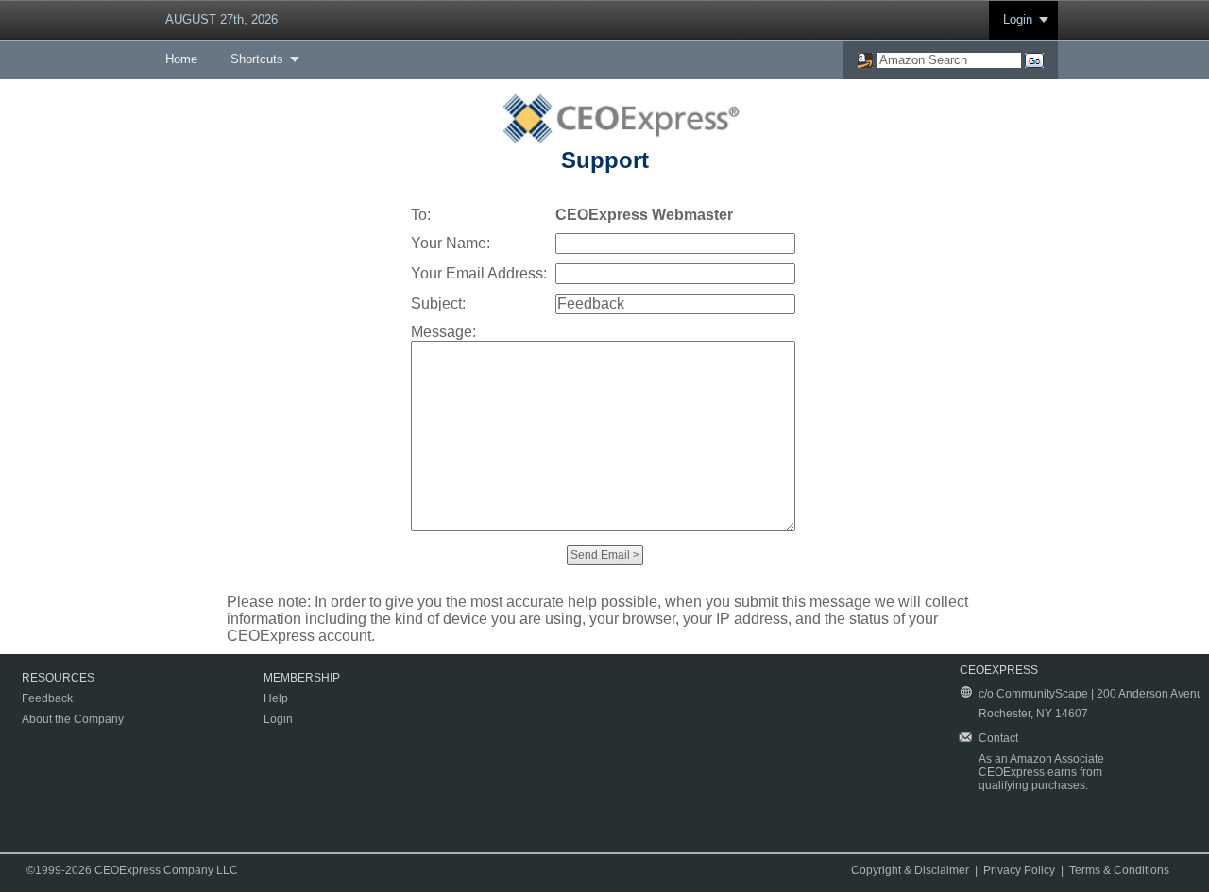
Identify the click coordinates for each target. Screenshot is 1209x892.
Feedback (47, 698)
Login (1017, 19)
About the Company (73, 719)
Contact (998, 738)
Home (181, 59)
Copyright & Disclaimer (910, 870)
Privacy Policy (1019, 870)
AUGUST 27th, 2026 (221, 19)
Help (276, 698)
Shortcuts (256, 59)
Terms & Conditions (1119, 870)
